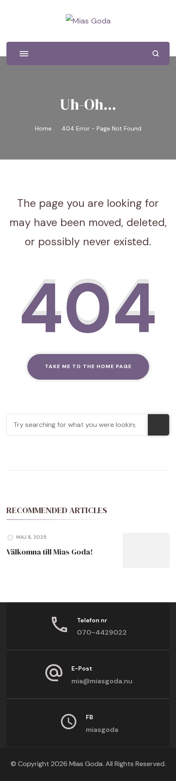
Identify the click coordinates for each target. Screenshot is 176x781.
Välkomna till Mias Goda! (49, 551)
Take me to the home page (88, 366)
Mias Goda (86, 763)
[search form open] (155, 53)
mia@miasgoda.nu (101, 680)
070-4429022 (102, 632)
